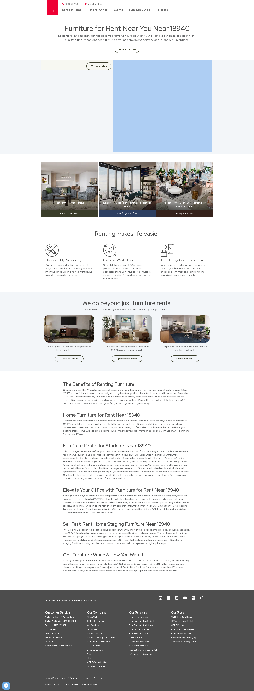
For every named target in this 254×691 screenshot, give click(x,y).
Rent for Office (97, 10)
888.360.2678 (72, 4)
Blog (89, 658)
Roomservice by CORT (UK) (183, 637)
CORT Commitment (96, 621)
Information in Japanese (140, 654)
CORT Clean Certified (97, 662)
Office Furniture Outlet (182, 621)
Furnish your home (69, 213)
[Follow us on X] (201, 600)
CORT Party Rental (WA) (182, 629)
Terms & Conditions (70, 678)
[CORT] (52, 7)
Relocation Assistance (139, 641)
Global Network (184, 358)
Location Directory (96, 650)
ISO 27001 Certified (96, 666)
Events (118, 10)
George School (79, 600)
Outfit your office (127, 213)
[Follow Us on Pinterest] (193, 600)
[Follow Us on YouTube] (185, 600)
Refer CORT (51, 641)
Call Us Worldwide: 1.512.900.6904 (60, 621)
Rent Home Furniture (138, 617)
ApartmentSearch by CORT (183, 641)
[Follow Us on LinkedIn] (177, 600)
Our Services (93, 625)
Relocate (162, 10)
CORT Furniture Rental (181, 617)
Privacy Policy (51, 678)
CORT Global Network (181, 633)
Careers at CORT (95, 633)
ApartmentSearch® (127, 358)
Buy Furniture (135, 637)
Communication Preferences (58, 646)
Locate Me (100, 66)
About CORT (93, 617)
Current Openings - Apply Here (101, 637)
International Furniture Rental (143, 650)
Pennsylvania (63, 600)
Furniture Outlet (139, 10)
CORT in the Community (98, 641)
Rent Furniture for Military (141, 625)
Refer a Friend (93, 646)
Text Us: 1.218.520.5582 (55, 625)
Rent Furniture (127, 49)
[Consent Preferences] (6, 686)
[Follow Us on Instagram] (160, 600)
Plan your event (184, 213)
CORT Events (177, 625)
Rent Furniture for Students (142, 621)
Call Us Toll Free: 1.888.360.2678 (59, 617)
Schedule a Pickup (53, 637)
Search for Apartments (139, 646)
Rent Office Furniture (139, 629)
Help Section (51, 629)
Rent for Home (71, 10)
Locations (50, 600)
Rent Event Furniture (138, 633)
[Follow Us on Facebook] (168, 600)
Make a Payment (52, 633)
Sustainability (93, 629)
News (89, 654)
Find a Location (94, 4)
